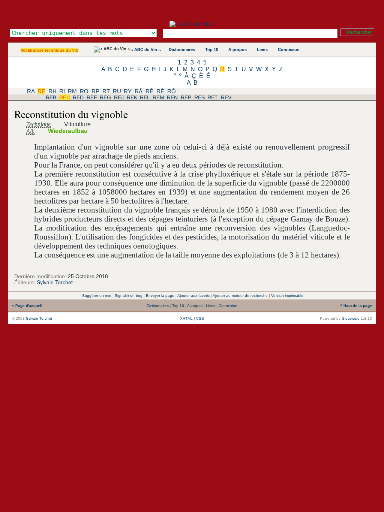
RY (128, 91)
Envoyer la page (160, 295)
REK (132, 97)
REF (92, 97)
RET (212, 97)
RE (41, 91)
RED (78, 97)
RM (72, 91)
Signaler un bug (128, 295)
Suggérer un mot (96, 295)
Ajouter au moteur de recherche (240, 295)
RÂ (138, 91)
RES (199, 97)
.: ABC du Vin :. (145, 49)
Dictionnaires (182, 49)
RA (30, 91)
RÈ (149, 91)
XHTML (186, 318)
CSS (200, 318)
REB (51, 97)
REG (105, 97)
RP (95, 91)
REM (158, 97)
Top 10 (211, 49)
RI (62, 91)
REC (64, 97)
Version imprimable (287, 295)
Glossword (351, 318)
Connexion (289, 49)
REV (226, 97)
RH (52, 91)
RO (84, 91)
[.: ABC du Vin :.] (192, 24)
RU (117, 91)
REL (145, 97)
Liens (262, 49)
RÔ (171, 91)
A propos (237, 49)
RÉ (160, 91)
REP (186, 97)
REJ (119, 97)
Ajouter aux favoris (193, 295)
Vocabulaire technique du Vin (49, 50)
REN (172, 97)
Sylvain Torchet (55, 282)
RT (106, 91)
